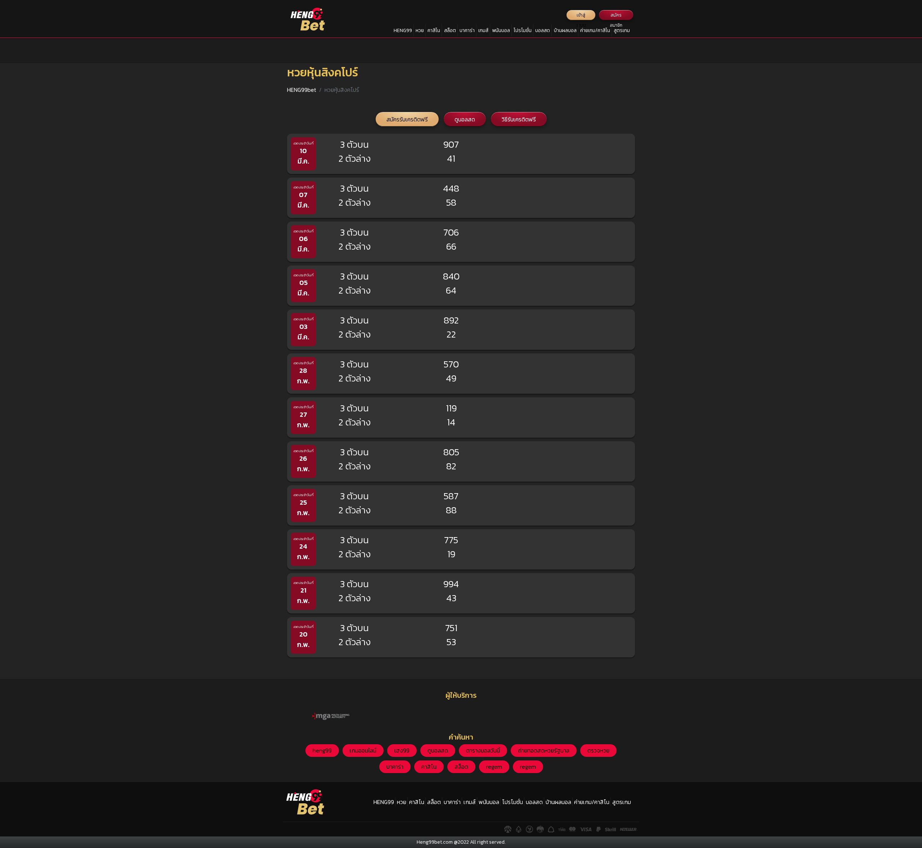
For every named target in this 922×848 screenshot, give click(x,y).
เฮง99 (401, 750)
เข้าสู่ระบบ (581, 16)
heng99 (322, 750)
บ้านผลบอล (565, 30)
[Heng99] (308, 19)
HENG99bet (301, 89)
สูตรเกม (622, 30)
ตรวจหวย (598, 750)
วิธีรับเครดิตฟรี (519, 119)
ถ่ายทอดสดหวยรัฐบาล (543, 750)
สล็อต (450, 30)
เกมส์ (483, 30)
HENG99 (403, 30)
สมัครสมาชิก (616, 16)
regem (494, 766)
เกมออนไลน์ (363, 750)
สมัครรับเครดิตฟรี (407, 119)
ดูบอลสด (465, 119)
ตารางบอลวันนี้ (483, 750)
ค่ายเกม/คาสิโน (595, 30)
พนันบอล (501, 30)
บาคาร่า (467, 30)
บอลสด (542, 30)
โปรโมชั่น (523, 30)
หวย (420, 30)
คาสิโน (434, 30)
